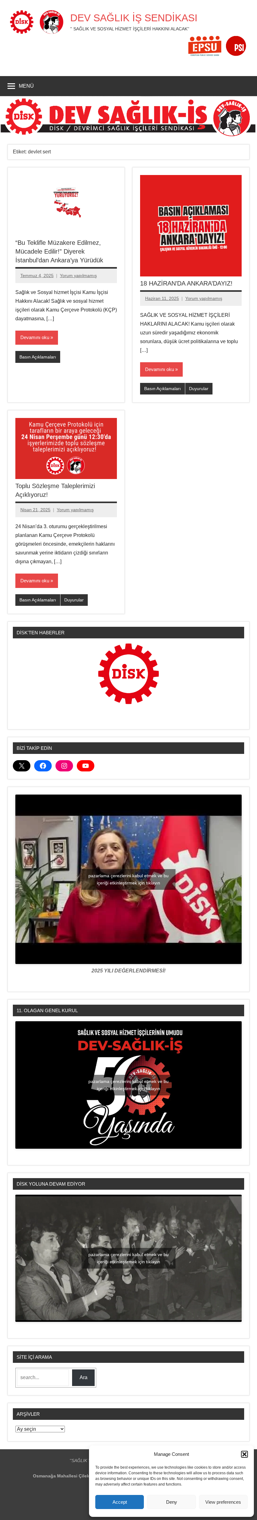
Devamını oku (34, 337)
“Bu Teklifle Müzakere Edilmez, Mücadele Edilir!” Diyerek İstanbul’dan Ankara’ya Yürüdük (59, 251)
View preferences (223, 1502)
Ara (83, 1377)
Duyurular (198, 388)
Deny (171, 1502)
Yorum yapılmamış (78, 275)
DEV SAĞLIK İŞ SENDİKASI (133, 17)
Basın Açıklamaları (37, 356)
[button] (244, 1454)
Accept (120, 1502)
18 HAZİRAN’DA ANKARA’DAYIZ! (186, 283)
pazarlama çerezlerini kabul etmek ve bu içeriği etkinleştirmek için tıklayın (128, 879)
